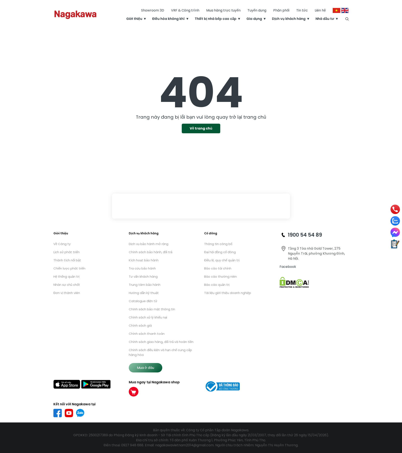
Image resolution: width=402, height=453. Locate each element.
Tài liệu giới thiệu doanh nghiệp (227, 293)
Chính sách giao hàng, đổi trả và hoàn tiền (161, 342)
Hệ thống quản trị (66, 276)
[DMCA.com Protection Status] (294, 282)
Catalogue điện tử (143, 301)
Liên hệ (320, 10)
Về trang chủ (201, 128)
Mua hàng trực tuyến (223, 10)
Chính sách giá (140, 325)
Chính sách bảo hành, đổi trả (150, 252)
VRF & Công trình (185, 10)
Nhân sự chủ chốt (66, 284)
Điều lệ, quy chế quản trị (222, 260)
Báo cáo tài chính (217, 268)
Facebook (288, 266)
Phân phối (281, 10)
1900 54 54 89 (305, 234)
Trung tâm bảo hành (144, 284)
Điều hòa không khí (168, 18)
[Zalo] (395, 221)
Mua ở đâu (145, 367)
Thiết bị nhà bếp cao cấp (215, 18)
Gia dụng (254, 18)
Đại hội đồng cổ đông (220, 252)
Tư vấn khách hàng (143, 276)
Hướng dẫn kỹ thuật (144, 293)
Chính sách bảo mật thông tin (152, 309)
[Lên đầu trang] (395, 427)
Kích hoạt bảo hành (143, 260)
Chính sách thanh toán (147, 333)
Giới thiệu (134, 18)
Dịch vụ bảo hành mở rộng (148, 244)
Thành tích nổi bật (67, 260)
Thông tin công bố (218, 244)
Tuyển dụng (256, 10)
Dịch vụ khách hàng (288, 18)
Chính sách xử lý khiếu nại (148, 317)
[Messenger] (395, 232)
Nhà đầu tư (325, 18)
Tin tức (302, 10)
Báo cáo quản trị (216, 284)
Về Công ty (62, 244)
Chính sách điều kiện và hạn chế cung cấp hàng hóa (160, 352)
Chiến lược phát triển (69, 268)
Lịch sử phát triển (66, 252)
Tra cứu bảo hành (142, 268)
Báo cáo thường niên (220, 276)
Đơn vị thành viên (66, 293)
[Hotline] (395, 209)
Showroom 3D (152, 10)
